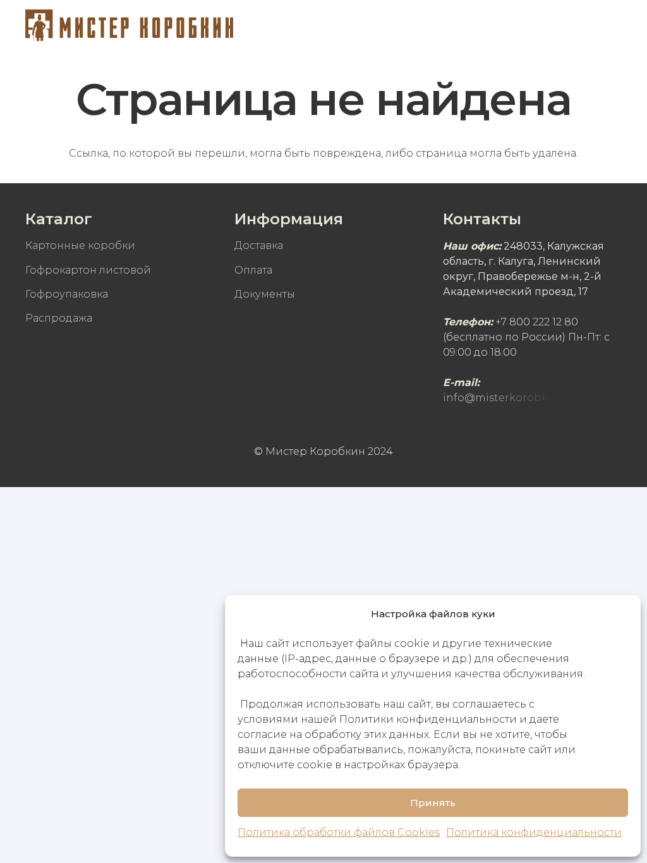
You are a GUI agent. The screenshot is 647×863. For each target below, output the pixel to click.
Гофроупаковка (66, 294)
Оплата (253, 270)
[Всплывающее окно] (576, 25)
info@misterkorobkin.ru (507, 398)
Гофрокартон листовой (88, 270)
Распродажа (58, 318)
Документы (264, 294)
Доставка (258, 245)
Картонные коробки (80, 245)
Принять (433, 803)
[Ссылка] (129, 25)
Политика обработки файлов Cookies (339, 832)
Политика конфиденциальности (534, 832)
